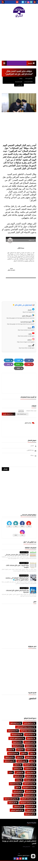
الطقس (23, 753)
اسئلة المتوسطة (16, 734)
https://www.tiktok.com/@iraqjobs (26, 348)
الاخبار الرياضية (29, 746)
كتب (10, 772)
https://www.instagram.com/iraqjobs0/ (25, 342)
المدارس (19, 757)
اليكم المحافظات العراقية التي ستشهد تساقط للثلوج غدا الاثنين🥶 (17, 579)
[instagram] (28, 2)
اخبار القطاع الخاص (28, 723)
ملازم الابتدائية (29, 791)
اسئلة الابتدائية (12, 731)
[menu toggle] (35, 2)
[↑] (19, 853)
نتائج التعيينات (29, 810)
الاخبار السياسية (18, 82)
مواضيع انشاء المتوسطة (27, 802)
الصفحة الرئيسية (29, 82)
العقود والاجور (29, 757)
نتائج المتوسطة (29, 814)
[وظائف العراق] (19, 12)
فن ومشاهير (17, 768)
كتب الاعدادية (18, 776)
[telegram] (23, 2)
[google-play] (31, 2)
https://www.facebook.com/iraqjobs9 (26, 330)
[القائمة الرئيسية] (4, 63)
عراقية (33, 846)
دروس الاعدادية (9, 761)
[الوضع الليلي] (33, 856)
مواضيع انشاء (16, 795)
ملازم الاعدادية (17, 791)
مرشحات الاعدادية (14, 784)
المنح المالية (8, 757)
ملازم (17, 787)
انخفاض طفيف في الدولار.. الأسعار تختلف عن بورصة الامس (19, 842)
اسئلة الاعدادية (29, 734)
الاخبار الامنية (16, 742)
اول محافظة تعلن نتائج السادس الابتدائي (17, 554)
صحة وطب (17, 765)
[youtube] (17, 2)
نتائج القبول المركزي (16, 810)
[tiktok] (20, 2)
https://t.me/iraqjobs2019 (28, 312)
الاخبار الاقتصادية (29, 742)
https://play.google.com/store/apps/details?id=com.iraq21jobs (20, 318)
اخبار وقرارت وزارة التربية (27, 731)
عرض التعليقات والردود (8, 414)
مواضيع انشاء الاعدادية (11, 799)
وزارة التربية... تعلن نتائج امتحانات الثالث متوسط (17, 566)
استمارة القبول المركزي (16, 738)
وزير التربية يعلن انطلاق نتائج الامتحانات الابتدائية (17, 591)
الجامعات (10, 750)
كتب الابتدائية (29, 776)
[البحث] (3, 2)
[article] (19, 379)
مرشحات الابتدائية (28, 784)
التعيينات (19, 750)
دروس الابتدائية (22, 761)
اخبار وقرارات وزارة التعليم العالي (25, 727)
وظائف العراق (12, 855)
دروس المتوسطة (28, 765)
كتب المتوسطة (29, 780)
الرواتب (31, 753)
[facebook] (25, 2)
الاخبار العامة (30, 750)
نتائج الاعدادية (29, 806)
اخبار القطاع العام (15, 723)
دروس (31, 761)
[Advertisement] (19, 39)
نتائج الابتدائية (12, 802)
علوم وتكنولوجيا (29, 768)
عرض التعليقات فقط (21, 414)
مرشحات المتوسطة (28, 787)
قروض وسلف (30, 772)
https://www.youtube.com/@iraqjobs (26, 336)
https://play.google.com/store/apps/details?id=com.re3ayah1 (20, 324)
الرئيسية (30, 63)
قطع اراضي (19, 772)
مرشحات (18, 780)
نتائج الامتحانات (18, 806)
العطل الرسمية (12, 753)
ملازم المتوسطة (29, 795)
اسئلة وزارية (30, 738)
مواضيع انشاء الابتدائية (27, 799)
